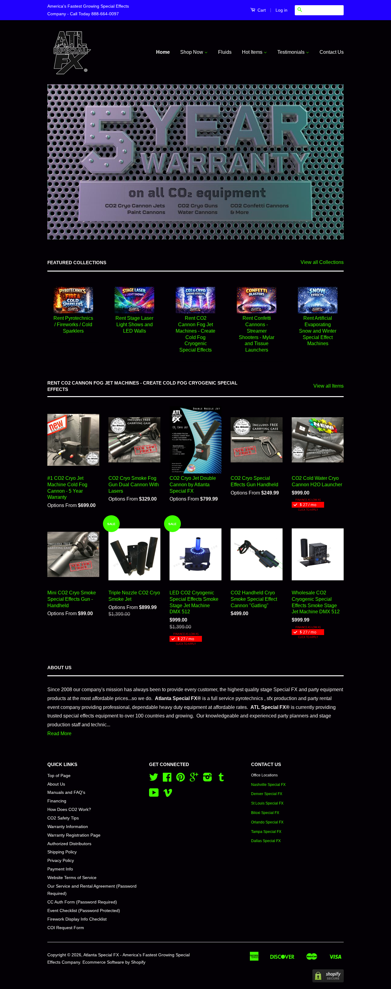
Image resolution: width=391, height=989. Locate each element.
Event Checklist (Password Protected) (83, 910)
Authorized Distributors (69, 843)
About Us (56, 784)
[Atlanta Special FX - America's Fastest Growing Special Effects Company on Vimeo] (167, 795)
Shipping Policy (62, 852)
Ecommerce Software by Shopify (113, 962)
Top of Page (59, 775)
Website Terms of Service (72, 877)
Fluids (225, 52)
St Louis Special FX (267, 803)
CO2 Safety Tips (63, 818)
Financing (56, 801)
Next (331, 161)
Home (163, 52)
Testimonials (291, 52)
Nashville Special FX (268, 784)
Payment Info (60, 869)
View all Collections (322, 262)
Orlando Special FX (267, 822)
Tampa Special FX (266, 832)
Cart (261, 10)
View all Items (328, 386)
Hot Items (253, 52)
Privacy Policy (60, 860)
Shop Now (192, 52)
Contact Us (332, 52)
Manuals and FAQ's (66, 792)
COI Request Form (65, 927)
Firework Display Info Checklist (77, 919)
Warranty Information (67, 826)
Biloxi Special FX (265, 813)
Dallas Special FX (266, 841)
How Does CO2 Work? (69, 809)
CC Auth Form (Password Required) (82, 902)
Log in (281, 10)
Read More (59, 733)
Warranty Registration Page (73, 835)
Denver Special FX (266, 794)
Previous (60, 161)
